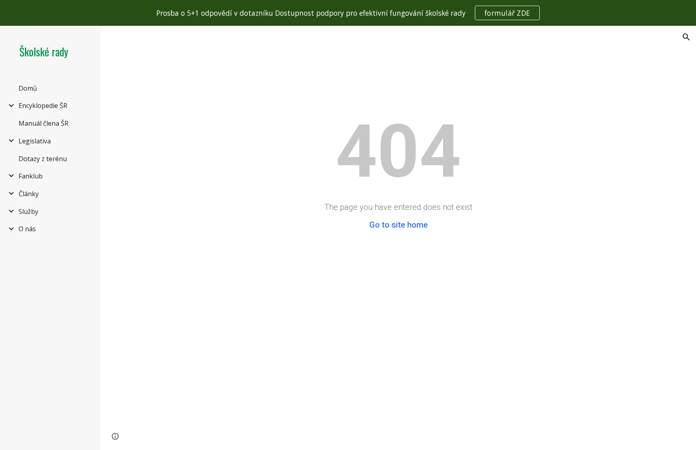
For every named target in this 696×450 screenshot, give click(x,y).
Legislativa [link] (35, 141)
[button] (686, 37)
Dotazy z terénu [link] (43, 158)
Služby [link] (28, 211)
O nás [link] (27, 228)
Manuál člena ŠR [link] (43, 123)
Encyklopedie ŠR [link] (43, 105)
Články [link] (29, 193)
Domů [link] (28, 88)
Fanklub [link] (31, 176)
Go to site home (398, 225)
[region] (348, 13)
